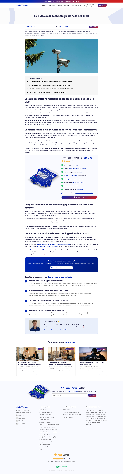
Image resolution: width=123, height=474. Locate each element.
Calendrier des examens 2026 (48, 432)
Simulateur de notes (45, 412)
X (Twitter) (21, 423)
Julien (83, 374)
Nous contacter (44, 447)
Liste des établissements (47, 427)
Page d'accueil (43, 410)
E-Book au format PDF (37, 250)
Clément (22, 374)
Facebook (21, 415)
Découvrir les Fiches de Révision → (61, 268)
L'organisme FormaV (45, 442)
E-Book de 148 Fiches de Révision (47, 246)
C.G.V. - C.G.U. (67, 410)
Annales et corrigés (45, 422)
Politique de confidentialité (71, 412)
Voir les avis (61, 464)
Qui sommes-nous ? (45, 439)
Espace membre (44, 444)
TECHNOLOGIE (94, 26)
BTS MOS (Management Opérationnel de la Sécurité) (53, 244)
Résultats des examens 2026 (48, 429)
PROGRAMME (69, 349)
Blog (40, 449)
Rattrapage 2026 (44, 434)
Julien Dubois (31, 27)
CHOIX (40, 349)
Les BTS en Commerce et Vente (49, 424)
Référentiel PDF (44, 419)
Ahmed (53, 374)
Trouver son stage (45, 414)
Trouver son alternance (46, 417)
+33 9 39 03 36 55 (23, 410)
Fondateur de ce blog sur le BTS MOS (55, 330)
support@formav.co (24, 412)
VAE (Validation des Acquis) (47, 437)
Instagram (21, 418)
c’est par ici (92, 252)
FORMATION (101, 349)
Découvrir (102, 5)
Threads (20, 421)
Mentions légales (68, 417)
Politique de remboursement (72, 414)
